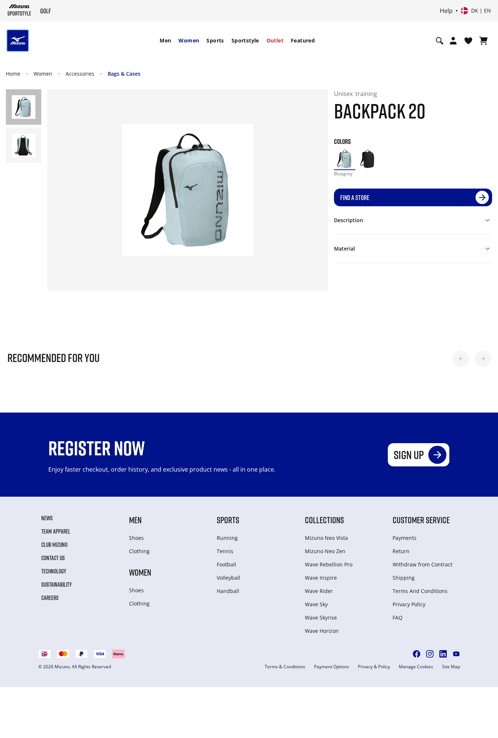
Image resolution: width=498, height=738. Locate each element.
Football (226, 564)
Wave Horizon (322, 630)
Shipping (404, 577)
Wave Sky (316, 604)
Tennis (225, 551)
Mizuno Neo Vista (326, 537)
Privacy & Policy (374, 666)
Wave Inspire (321, 577)
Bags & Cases (124, 73)
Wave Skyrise (321, 617)
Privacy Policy (409, 604)
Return (401, 551)
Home (13, 73)
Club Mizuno (54, 544)
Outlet (275, 40)
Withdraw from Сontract (422, 564)
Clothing (139, 551)
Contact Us (53, 558)
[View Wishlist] (468, 40)
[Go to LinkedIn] (443, 654)
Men (165, 40)
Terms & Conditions (285, 666)
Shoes (136, 537)
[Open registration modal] (453, 40)
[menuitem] (165, 40)
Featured (303, 40)
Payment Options (331, 666)
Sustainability (56, 584)
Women (188, 40)
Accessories (80, 73)
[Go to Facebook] (416, 654)
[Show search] (439, 40)
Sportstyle (245, 40)
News (47, 518)
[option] (344, 159)
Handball (228, 590)
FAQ (398, 617)
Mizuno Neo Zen (325, 551)
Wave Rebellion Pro (328, 564)
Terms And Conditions (420, 590)
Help (446, 11)
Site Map (451, 666)
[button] (461, 359)
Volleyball (228, 577)
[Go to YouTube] (456, 654)
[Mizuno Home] (19, 10)
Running (227, 537)
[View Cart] (483, 40)
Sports (215, 40)
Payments (405, 537)
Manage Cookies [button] (416, 666)
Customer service (421, 519)
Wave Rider (319, 590)
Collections (324, 519)
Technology (53, 571)
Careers (50, 597)
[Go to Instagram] (429, 654)
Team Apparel (55, 531)
